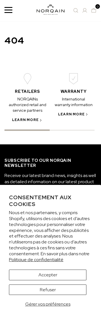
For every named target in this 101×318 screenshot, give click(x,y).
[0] (94, 10)
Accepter (47, 275)
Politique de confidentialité (36, 260)
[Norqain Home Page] (50, 11)
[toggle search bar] (76, 10)
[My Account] (85, 10)
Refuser (48, 290)
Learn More (25, 120)
